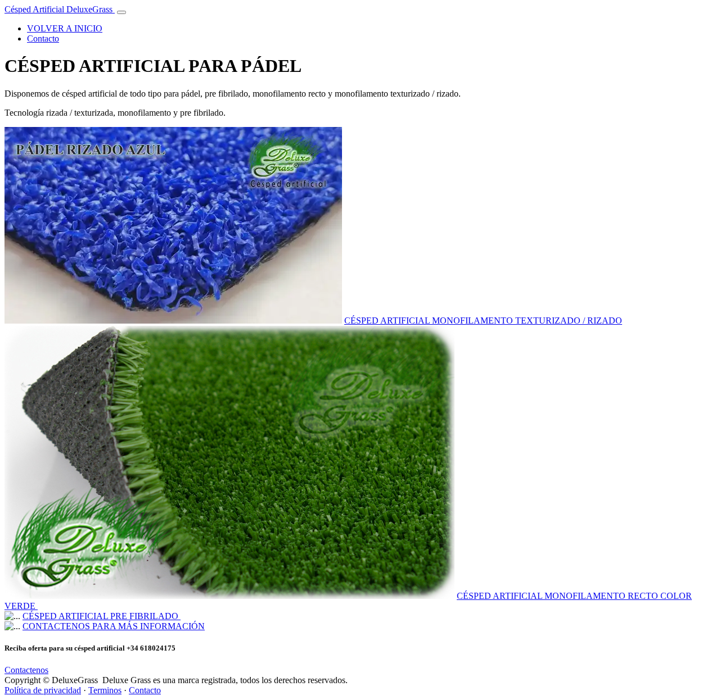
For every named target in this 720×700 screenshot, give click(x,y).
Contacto (43, 38)
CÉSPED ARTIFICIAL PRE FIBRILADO (101, 616)
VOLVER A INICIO (64, 28)
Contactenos (26, 670)
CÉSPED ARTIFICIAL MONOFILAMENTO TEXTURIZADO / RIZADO (483, 320)
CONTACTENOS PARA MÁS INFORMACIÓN (113, 626)
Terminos (105, 690)
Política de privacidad (42, 690)
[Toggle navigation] (121, 12)
